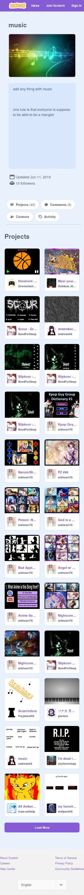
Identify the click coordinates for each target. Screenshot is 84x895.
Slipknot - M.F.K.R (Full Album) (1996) (67, 376)
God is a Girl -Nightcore (67, 519)
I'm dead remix (67, 758)
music (22, 758)
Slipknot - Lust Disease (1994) (27, 424)
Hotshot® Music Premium (27, 281)
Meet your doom (67, 281)
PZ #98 (63, 472)
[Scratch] (18, 5)
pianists (63, 716)
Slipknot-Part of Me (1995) (67, 663)
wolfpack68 (65, 811)
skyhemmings (67, 764)
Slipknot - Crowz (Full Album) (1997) (27, 376)
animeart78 (65, 429)
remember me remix (67, 329)
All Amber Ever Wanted (27, 806)
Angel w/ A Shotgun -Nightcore (67, 567)
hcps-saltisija (26, 811)
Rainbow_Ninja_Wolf (67, 286)
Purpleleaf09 (26, 716)
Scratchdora (27, 711)
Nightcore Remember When (27, 663)
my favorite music (67, 806)
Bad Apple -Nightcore (27, 567)
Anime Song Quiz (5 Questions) (27, 615)
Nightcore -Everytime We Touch (67, 615)
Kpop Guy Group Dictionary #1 (67, 424)
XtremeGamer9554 (27, 286)
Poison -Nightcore (27, 519)
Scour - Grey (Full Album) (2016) (27, 329)
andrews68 (65, 334)
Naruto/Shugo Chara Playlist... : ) (27, 472)
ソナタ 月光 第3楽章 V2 (67, 710)
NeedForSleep (27, 334)
